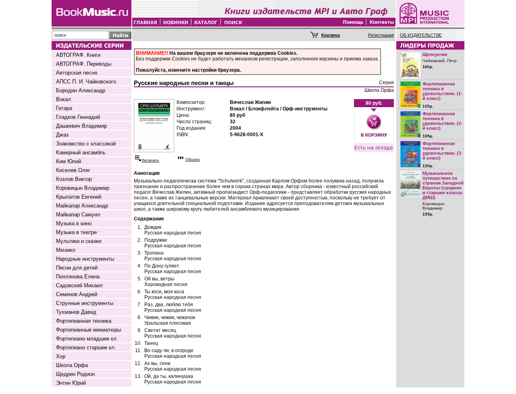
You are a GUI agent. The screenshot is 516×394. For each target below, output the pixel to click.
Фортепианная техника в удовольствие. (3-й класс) (442, 150)
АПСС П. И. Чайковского (86, 82)
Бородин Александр (80, 90)
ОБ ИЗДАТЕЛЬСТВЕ (421, 35)
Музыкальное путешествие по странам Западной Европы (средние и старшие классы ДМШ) (443, 185)
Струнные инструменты (84, 303)
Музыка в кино (74, 223)
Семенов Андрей (76, 294)
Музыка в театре (76, 232)
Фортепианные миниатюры (88, 330)
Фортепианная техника (83, 321)
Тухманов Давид (76, 312)
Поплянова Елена (78, 277)
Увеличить (150, 160)
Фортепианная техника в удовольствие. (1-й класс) (442, 91)
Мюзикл (65, 250)
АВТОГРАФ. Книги (78, 55)
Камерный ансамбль (81, 152)
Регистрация (381, 35)
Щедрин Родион (75, 374)
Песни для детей (77, 268)
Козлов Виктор (74, 179)
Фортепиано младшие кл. (87, 339)
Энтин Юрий (71, 383)
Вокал (63, 99)
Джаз (62, 135)
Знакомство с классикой (86, 144)
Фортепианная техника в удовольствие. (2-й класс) (442, 121)
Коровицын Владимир (82, 188)
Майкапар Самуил (78, 215)
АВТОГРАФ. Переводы (83, 64)
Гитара (64, 108)
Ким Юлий (68, 161)
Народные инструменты (85, 259)
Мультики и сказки (78, 241)
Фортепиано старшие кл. (86, 347)
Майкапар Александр (82, 206)
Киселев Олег (73, 170)
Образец (192, 160)
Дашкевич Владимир (81, 126)
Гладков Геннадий (78, 117)
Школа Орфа (72, 365)
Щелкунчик (434, 54)
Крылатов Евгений (78, 197)
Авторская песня (76, 73)
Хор (60, 356)
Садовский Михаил (79, 285)
